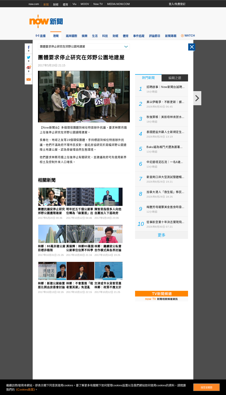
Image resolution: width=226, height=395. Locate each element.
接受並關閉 (206, 387)
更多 (161, 235)
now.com (34, 3)
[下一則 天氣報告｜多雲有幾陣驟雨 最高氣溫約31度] (197, 98)
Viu (74, 3)
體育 (65, 4)
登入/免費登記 (177, 3)
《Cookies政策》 (25, 389)
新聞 (46, 4)
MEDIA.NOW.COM (118, 3)
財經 (55, 4)
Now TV (98, 3)
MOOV (85, 3)
